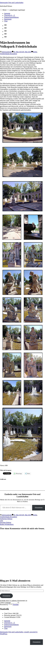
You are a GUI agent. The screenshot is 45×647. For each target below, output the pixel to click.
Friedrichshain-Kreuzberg (8, 54)
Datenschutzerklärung (11, 17)
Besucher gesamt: (10, 615)
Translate (16, 604)
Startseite (7, 13)
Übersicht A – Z (9, 15)
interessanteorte (7, 52)
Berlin (35, 52)
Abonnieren (38, 507)
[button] (1, 10)
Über (6, 21)
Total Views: (8, 613)
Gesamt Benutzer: (10, 617)
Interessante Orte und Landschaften (11, 2)
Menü (14, 10)
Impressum (7, 19)
